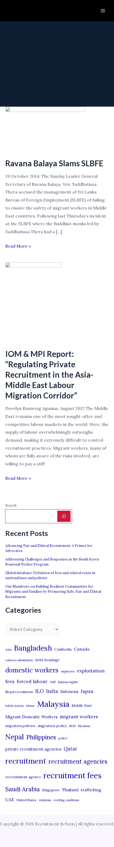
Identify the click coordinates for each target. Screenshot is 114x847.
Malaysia (53, 704)
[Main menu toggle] (103, 11)
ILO (39, 691)
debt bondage (47, 660)
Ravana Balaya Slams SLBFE (54, 163)
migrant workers (79, 716)
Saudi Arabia (22, 789)
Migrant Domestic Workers (31, 716)
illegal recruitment (19, 692)
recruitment (25, 760)
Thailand (70, 789)
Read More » (18, 246)
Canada (81, 649)
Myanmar (84, 726)
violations (45, 800)
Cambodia (63, 649)
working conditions (66, 800)
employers (67, 671)
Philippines (41, 737)
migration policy (52, 725)
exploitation (90, 671)
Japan (87, 691)
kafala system (14, 706)
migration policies (20, 726)
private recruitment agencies (33, 749)
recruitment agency (23, 777)
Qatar (70, 748)
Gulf (53, 682)
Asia (8, 649)
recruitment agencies (78, 761)
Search (10, 505)
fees (9, 681)
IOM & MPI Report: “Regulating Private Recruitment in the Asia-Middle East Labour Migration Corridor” (49, 374)
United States (26, 800)
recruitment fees (72, 775)
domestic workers (31, 670)
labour (30, 706)
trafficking (91, 789)
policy (62, 738)
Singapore (51, 790)
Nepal (14, 736)
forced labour (32, 681)
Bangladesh (33, 647)
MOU (72, 726)
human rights (68, 682)
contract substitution (19, 660)
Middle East (82, 705)
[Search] (64, 516)
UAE (9, 799)
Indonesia (69, 691)
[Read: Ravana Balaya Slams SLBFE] (45, 128)
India (52, 691)
